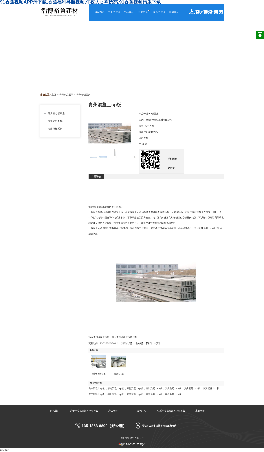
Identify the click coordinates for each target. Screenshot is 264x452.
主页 (53, 94)
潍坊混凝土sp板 (135, 388)
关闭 (139, 343)
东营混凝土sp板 (135, 394)
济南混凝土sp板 (116, 388)
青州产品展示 (66, 94)
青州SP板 (119, 373)
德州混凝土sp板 (116, 394)
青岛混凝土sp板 (154, 394)
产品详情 (96, 176)
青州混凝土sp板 (154, 388)
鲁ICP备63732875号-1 (133, 444)
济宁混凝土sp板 (96, 394)
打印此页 (126, 343)
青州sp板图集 (83, 94)
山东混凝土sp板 (96, 388)
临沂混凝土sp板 (211, 388)
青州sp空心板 (99, 373)
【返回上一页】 (153, 343)
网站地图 (4, 450)
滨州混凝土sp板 (173, 388)
